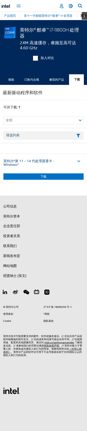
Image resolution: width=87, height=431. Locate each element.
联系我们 (10, 246)
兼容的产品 (56, 80)
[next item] (84, 16)
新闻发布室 (11, 256)
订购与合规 (31, 80)
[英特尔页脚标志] (11, 390)
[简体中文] (71, 6)
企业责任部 (11, 226)
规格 (11, 80)
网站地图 (10, 266)
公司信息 (10, 206)
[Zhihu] (46, 293)
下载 (77, 79)
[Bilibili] (36, 293)
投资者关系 (11, 236)
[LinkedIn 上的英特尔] (5, 293)
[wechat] (26, 293)
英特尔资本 (11, 216)
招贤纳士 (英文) (14, 276)
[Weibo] (15, 293)
